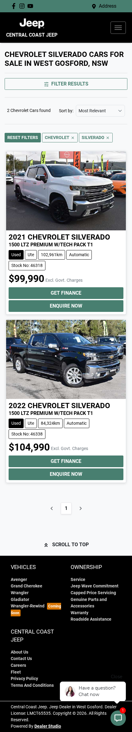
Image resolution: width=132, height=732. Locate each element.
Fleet (16, 672)
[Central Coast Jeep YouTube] (31, 6)
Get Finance (66, 293)
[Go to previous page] (52, 508)
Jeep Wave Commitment (94, 586)
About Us (19, 652)
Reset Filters (22, 137)
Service (78, 579)
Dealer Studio (47, 726)
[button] (118, 28)
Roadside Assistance (91, 619)
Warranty (79, 612)
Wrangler (20, 592)
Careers (18, 665)
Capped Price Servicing (93, 592)
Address (107, 6)
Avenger (19, 579)
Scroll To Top (70, 544)
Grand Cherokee (26, 586)
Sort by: (66, 111)
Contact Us (21, 658)
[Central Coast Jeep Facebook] (15, 6)
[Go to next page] (80, 508)
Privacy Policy (24, 678)
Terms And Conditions (32, 685)
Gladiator (20, 599)
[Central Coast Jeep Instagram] (23, 6)
